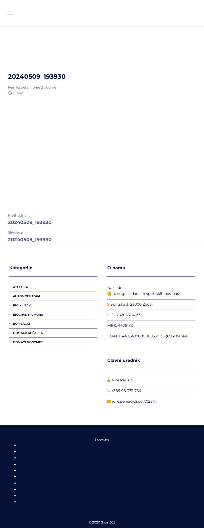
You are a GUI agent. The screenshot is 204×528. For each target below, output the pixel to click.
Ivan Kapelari (19, 87)
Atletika (20, 287)
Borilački (21, 323)
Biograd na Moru (28, 314)
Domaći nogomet (28, 342)
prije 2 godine (44, 87)
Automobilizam (26, 296)
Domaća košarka (28, 333)
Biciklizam (22, 305)
